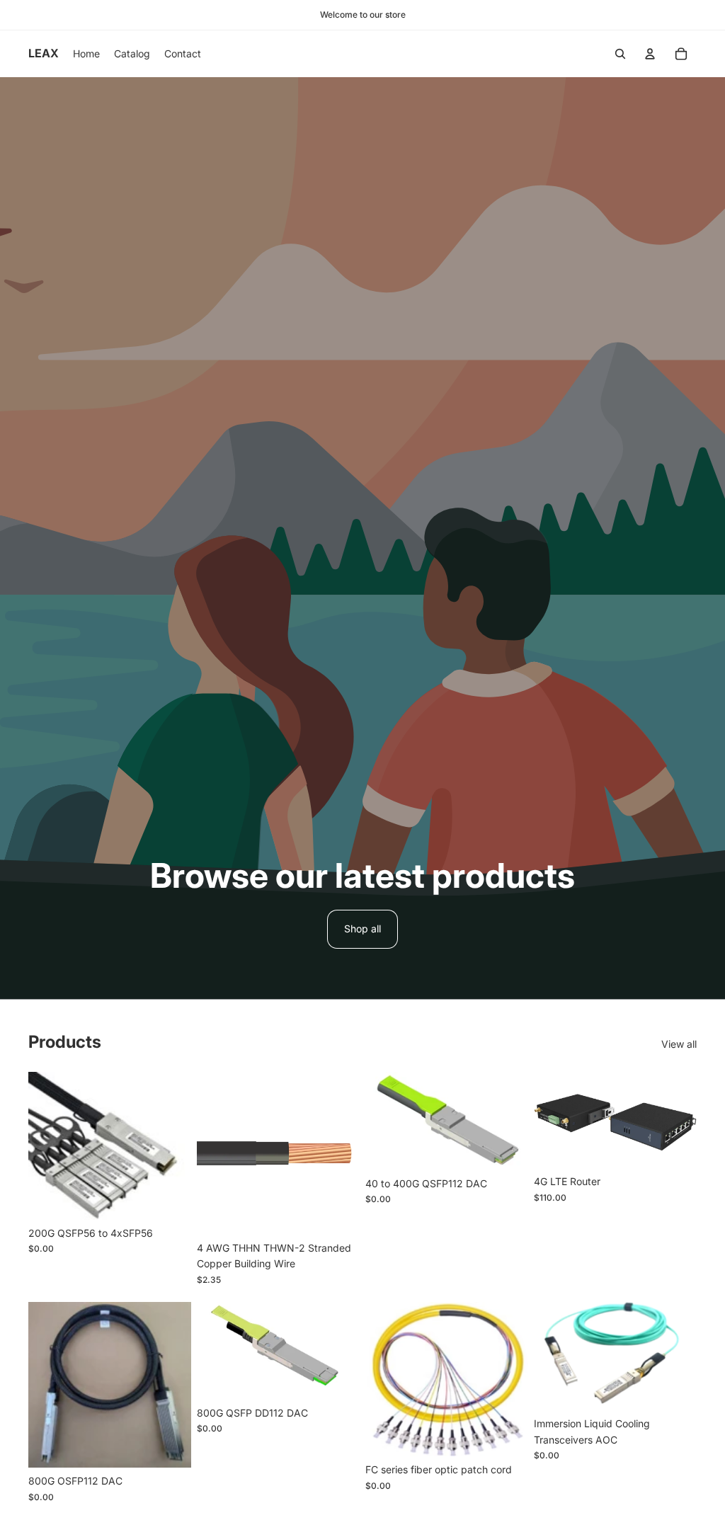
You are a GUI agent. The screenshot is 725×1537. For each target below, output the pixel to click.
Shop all (362, 928)
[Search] (620, 53)
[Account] (650, 53)
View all (679, 1044)
